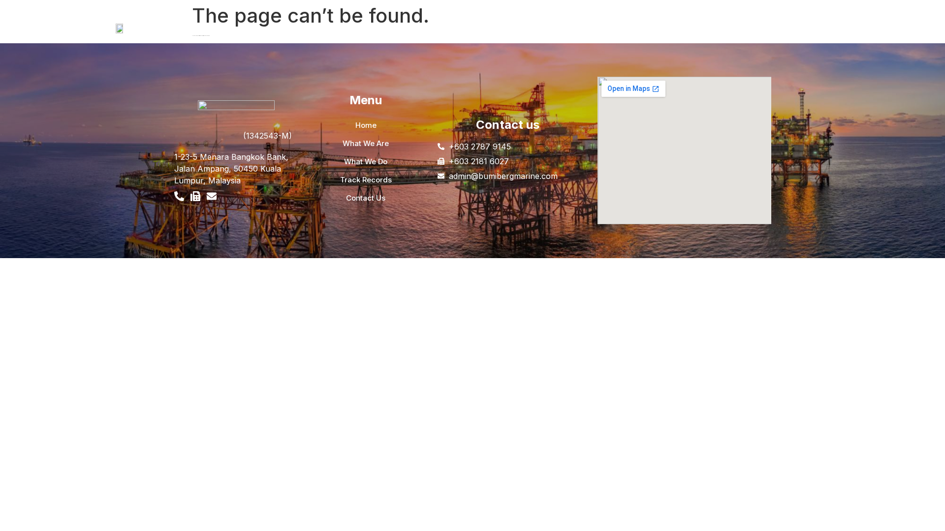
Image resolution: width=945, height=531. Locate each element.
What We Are (276, 34)
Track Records (390, 34)
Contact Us (447, 34)
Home (231, 34)
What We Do (332, 34)
